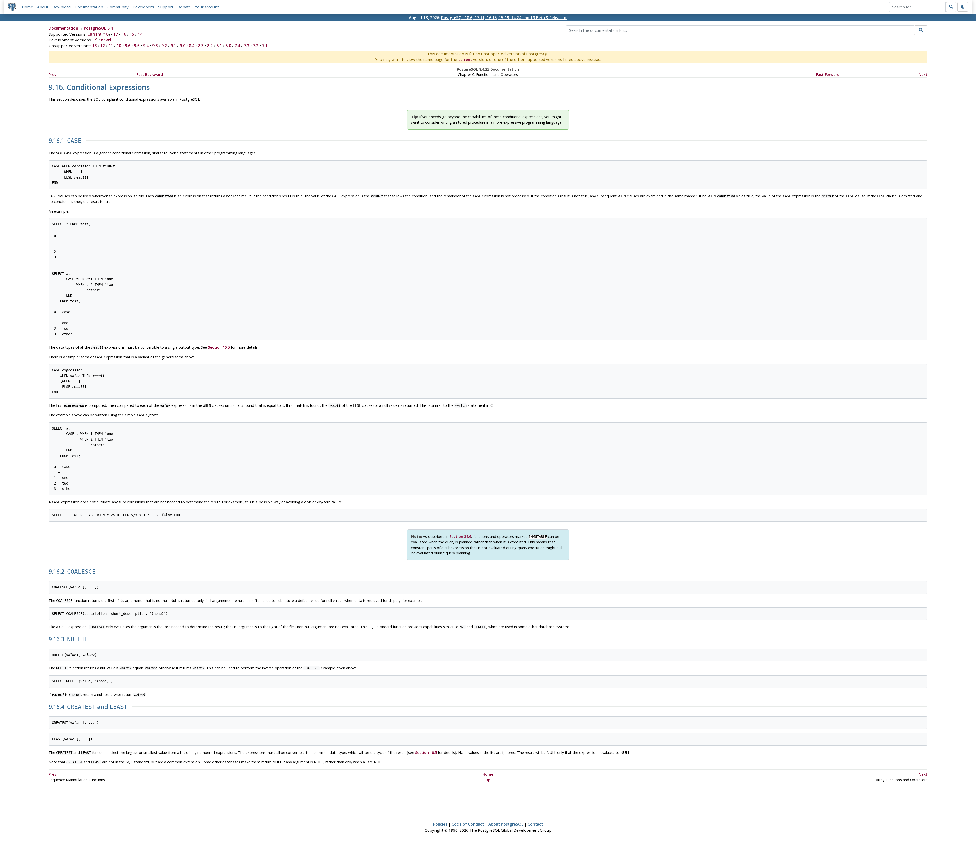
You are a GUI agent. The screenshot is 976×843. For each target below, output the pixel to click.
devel (106, 39)
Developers (143, 6)
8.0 (228, 45)
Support (165, 6)
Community (118, 6)
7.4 (237, 45)
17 (115, 34)
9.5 (137, 45)
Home (27, 6)
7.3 (246, 45)
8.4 (191, 45)
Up (487, 779)
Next (923, 74)
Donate (184, 6)
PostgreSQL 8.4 (98, 28)
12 (102, 45)
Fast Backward (149, 74)
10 (119, 45)
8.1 (219, 45)
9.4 (146, 45)
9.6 (127, 45)
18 (106, 34)
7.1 (265, 45)
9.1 (173, 45)
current (465, 59)
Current (94, 34)
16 (123, 34)
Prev (52, 74)
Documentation (89, 6)
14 (140, 34)
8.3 (201, 45)
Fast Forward (828, 74)
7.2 (255, 45)
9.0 (182, 45)
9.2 (164, 45)
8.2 (210, 45)
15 (132, 34)
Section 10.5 (219, 347)
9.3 (155, 45)
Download (61, 6)
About (42, 6)
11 (111, 45)
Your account (207, 6)
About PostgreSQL (505, 824)
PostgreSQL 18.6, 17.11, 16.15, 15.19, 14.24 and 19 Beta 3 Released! (504, 17)
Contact (535, 824)
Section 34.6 (460, 536)
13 (94, 45)
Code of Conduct (468, 824)
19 (95, 39)
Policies (440, 824)
